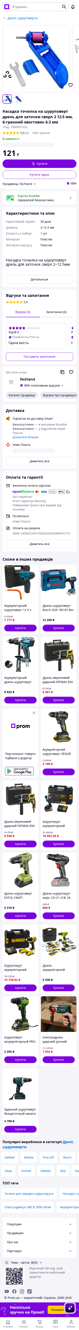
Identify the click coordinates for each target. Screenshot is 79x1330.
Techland (27, 379)
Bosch (67, 1157)
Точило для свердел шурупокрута (29, 1194)
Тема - (20, 1262)
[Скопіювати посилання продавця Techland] (62, 372)
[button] (39, 163)
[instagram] (21, 1291)
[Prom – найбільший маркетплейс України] (7, 7)
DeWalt (10, 1157)
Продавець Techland (17, 184)
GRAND (45, 1171)
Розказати (58, 1310)
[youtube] (6, 1291)
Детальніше (39, 279)
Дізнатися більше (25, 437)
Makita (28, 1157)
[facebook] (14, 1291)
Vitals (8, 1171)
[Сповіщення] (72, 6)
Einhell (26, 1171)
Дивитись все (40, 461)
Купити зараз (39, 175)
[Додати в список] (70, 85)
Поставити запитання (39, 357)
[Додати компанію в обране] (71, 372)
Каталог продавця (22, 395)
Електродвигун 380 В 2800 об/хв (28, 1207)
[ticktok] (29, 1291)
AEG (63, 1171)
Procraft (48, 1157)
